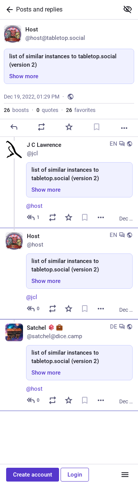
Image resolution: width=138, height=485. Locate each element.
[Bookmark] (96, 127)
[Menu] (125, 474)
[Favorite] (69, 127)
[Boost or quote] (41, 127)
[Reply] (13, 127)
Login (74, 474)
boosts (16, 110)
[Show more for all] (127, 9)
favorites (80, 110)
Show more (23, 76)
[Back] (8, 9)
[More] (124, 128)
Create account (32, 474)
